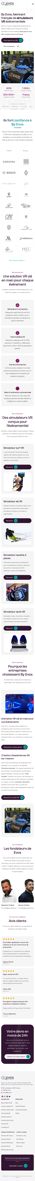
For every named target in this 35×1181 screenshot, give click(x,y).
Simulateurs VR (5, 1127)
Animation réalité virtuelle (7, 1109)
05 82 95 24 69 (6, 1090)
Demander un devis (21, 1135)
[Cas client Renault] (26, 172)
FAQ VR (17, 1113)
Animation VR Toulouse (7, 1135)
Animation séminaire (6, 1117)
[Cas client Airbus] (9, 150)
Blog (16, 1103)
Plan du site (19, 1146)
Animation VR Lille (5, 1146)
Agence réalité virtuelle (6, 1103)
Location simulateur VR (7, 1106)
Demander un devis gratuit (13, 747)
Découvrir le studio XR (11, 797)
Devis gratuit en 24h (11, 40)
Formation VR (4, 1123)
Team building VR (5, 1113)
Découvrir (9, 467)
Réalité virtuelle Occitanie (7, 1149)
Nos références (20, 1139)
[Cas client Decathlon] (9, 205)
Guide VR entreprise (20, 1106)
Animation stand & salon (7, 1120)
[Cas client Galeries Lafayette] (26, 205)
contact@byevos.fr (7, 1092)
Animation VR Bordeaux (7, 1142)
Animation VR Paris (6, 1139)
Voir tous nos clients (16, 260)
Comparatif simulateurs (21, 1109)
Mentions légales (20, 1142)
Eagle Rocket (15, 106)
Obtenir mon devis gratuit (16, 1057)
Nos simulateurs (9, 46)
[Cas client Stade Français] (9, 227)
